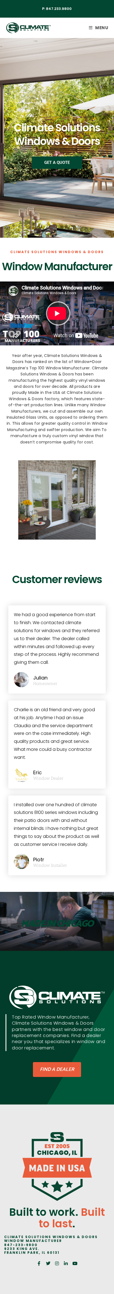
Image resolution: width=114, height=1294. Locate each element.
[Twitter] (48, 1263)
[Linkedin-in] (66, 1263)
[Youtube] (75, 1263)
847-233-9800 (21, 1244)
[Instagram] (57, 1263)
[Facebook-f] (39, 1263)
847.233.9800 (59, 8)
